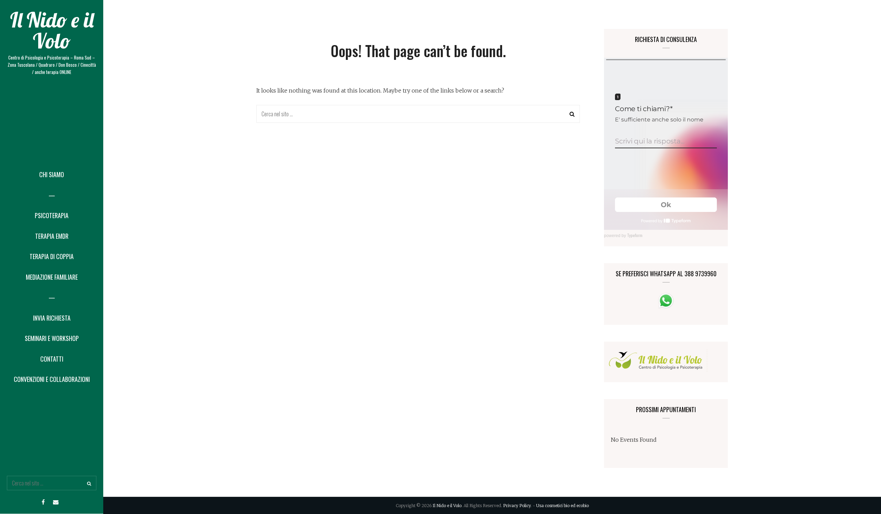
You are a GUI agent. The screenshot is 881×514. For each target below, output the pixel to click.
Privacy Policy (517, 505)
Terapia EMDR (51, 236)
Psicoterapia (51, 215)
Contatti (51, 358)
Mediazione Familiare (52, 276)
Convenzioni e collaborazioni (52, 379)
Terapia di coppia (52, 256)
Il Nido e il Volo (52, 30)
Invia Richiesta (52, 317)
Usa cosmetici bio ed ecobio (562, 505)
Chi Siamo (51, 174)
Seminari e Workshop (52, 338)
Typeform (635, 235)
